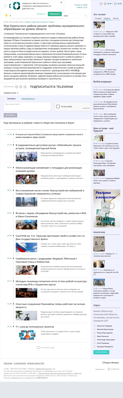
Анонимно (11, 99)
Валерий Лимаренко (105, 346)
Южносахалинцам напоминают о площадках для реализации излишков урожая (49, 169)
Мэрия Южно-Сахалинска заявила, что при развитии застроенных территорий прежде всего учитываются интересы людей (105, 293)
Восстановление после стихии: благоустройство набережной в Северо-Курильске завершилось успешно (50, 192)
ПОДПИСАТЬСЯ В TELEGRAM (51, 86)
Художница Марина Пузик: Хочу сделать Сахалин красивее (106, 180)
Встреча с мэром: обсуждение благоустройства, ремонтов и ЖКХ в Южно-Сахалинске (51, 215)
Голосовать (101, 352)
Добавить (10, 115)
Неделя (107, 18)
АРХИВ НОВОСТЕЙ (35, 363)
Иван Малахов (102, 336)
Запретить (41, 14)
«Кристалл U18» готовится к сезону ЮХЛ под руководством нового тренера (105, 34)
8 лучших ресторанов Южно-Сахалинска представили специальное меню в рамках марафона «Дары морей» (49, 135)
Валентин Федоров (104, 326)
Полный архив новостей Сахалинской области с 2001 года (60, 373)
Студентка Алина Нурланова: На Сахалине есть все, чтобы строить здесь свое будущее (106, 146)
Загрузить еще (48, 348)
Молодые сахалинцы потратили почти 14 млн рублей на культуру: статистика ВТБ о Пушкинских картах (51, 283)
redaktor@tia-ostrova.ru (44, 369)
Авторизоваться (28, 99)
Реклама (8, 363)
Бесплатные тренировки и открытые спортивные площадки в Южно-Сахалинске (106, 52)
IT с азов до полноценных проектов (35, 326)
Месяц (116, 18)
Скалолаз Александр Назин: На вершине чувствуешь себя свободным (104, 163)
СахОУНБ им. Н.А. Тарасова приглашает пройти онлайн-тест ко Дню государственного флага (50, 237)
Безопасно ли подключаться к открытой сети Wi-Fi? (106, 272)
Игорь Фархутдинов (104, 333)
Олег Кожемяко (103, 343)
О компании (20, 363)
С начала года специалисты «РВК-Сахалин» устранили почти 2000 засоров (104, 72)
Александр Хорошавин (106, 339)
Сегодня (98, 18)
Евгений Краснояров (105, 329)
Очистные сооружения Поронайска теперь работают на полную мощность (50, 306)
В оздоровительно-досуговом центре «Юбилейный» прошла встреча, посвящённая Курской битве (48, 147)
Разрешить (54, 14)
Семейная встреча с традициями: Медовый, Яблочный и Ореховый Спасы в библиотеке (46, 260)
